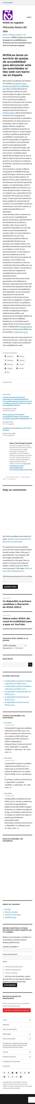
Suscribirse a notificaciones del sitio (16, 1010)
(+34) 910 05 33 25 (20, 332)
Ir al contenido (7, 2)
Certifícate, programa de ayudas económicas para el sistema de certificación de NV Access (15, 1045)
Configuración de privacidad (11, 1088)
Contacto (6, 1066)
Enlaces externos (9, 1057)
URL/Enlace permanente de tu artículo (17, 576)
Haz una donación (10, 1029)
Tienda (5, 1052)
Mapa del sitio (19, 1086)
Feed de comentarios (13, 915)
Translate (19, 648)
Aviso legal (28, 1086)
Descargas (7, 1034)
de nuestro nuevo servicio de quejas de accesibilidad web (16, 86)
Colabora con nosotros (11, 1061)
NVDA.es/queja (8, 113)
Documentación (9, 1039)
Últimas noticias (15, 35)
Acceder (8, 909)
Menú (29, 17)
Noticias (6, 1025)
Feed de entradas (11, 912)
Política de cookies (8, 1086)
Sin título (8, 723)
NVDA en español (13, 22)
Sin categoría (11, 479)
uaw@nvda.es (26, 327)
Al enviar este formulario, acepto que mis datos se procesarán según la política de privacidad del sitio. (17, 979)
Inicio (5, 35)
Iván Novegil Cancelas (12, 477)
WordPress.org (10, 917)
